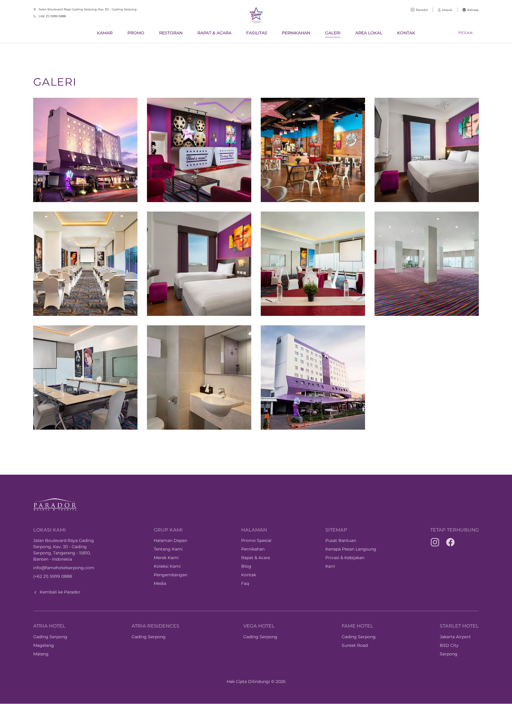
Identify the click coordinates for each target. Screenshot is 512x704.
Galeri (332, 33)
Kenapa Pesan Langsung (350, 549)
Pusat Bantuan (340, 540)
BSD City (449, 645)
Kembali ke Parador (60, 592)
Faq (245, 583)
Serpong (448, 654)
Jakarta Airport (455, 636)
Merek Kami (166, 557)
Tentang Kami (168, 549)
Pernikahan (296, 33)
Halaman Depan (170, 540)
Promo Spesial (256, 540)
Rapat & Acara (214, 33)
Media (160, 583)
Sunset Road (355, 645)
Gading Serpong (50, 636)
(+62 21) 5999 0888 (52, 576)
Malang (41, 654)
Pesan (465, 33)
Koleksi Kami (167, 566)
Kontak (406, 33)
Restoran (171, 33)
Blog (246, 566)
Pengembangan (170, 574)
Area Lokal (368, 33)
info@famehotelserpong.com (63, 567)
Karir (330, 566)
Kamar (105, 33)
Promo (135, 33)
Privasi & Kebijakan (344, 557)
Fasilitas (256, 33)
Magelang (43, 645)
